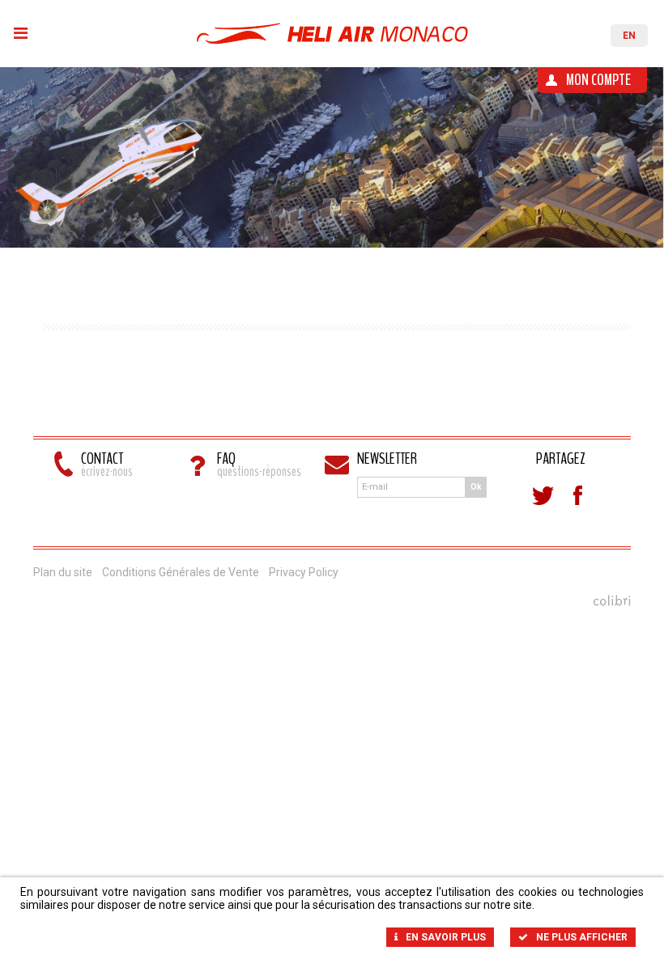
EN (629, 35)
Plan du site (62, 572)
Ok (476, 486)
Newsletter (387, 460)
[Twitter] (542, 495)
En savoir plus (446, 937)
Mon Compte (598, 80)
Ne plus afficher (582, 937)
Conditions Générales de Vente (180, 572)
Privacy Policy (303, 572)
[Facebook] (578, 495)
